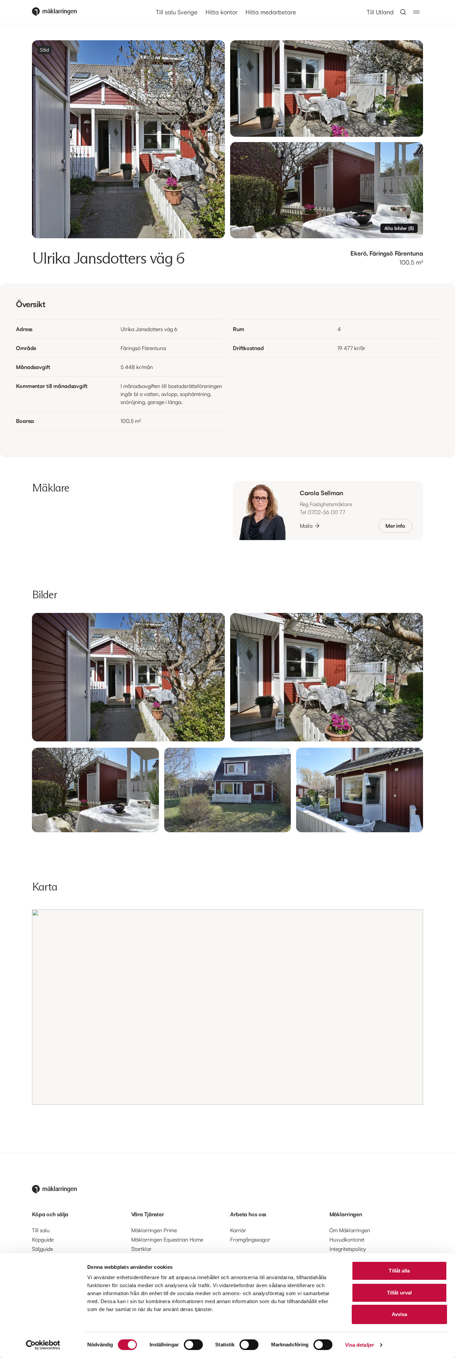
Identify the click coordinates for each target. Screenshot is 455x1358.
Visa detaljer (359, 1345)
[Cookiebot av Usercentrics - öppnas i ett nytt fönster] (43, 1345)
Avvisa (399, 1314)
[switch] (193, 1344)
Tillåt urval (399, 1292)
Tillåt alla (399, 1270)
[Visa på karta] (227, 1007)
